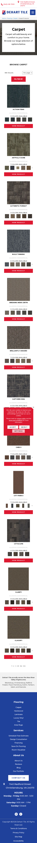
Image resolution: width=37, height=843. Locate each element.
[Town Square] (28, 457)
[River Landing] (12, 457)
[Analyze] (12, 602)
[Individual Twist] (18, 216)
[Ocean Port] (12, 119)
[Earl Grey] (24, 119)
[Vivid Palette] (28, 167)
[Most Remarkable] (12, 167)
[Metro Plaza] (23, 457)
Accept (13, 427)
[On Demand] (24, 312)
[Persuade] (23, 602)
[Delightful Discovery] (18, 144)
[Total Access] (30, 312)
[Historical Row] (27, 554)
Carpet (15, 18)
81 (18, 666)
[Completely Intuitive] (17, 361)
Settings (18, 431)
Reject (24, 427)
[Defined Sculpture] (12, 216)
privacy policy (21, 418)
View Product (18, 126)
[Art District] (17, 457)
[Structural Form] (30, 216)
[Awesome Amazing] (23, 167)
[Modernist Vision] (17, 167)
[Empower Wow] (23, 361)
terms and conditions (16, 420)
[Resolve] (18, 579)
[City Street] (30, 119)
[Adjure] (28, 602)
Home (4, 18)
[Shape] (18, 241)
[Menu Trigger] (33, 12)
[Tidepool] (18, 96)
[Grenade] (12, 264)
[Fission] (23, 264)
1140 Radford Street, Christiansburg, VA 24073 (27, 4)
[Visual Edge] (18, 192)
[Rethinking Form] (24, 216)
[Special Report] (12, 312)
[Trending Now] (18, 289)
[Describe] (17, 602)
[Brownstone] (18, 119)
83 (24, 666)
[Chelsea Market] (6, 457)
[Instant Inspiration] (28, 361)
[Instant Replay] (18, 312)
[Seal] (28, 264)
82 (21, 666)
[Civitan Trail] (15, 554)
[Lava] (17, 264)
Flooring (9, 18)
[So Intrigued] (18, 337)
